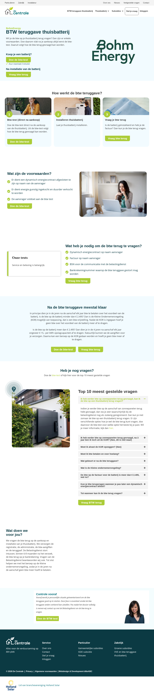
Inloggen (46, 659)
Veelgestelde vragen (131, 3)
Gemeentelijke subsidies (90, 648)
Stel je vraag (48, 655)
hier (111, 428)
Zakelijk (21, 3)
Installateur (32, 3)
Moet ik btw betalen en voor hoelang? (100, 454)
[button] (102, 11)
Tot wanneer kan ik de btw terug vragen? (101, 493)
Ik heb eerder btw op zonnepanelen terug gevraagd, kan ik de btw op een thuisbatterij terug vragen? (110, 400)
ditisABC (88, 671)
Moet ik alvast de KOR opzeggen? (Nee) (101, 447)
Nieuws (117, 3)
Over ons (106, 3)
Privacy (29, 671)
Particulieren (10, 3)
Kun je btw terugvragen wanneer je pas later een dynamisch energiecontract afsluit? (111, 485)
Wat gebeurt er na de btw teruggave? (100, 461)
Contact (146, 3)
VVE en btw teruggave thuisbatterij (125, 653)
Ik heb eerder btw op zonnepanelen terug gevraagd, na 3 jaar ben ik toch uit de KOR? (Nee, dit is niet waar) (109, 439)
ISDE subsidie (85, 651)
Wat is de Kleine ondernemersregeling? (101, 468)
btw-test (56, 375)
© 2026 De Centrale (14, 671)
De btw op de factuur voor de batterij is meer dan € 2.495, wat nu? (110, 476)
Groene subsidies (123, 648)
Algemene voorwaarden (46, 671)
